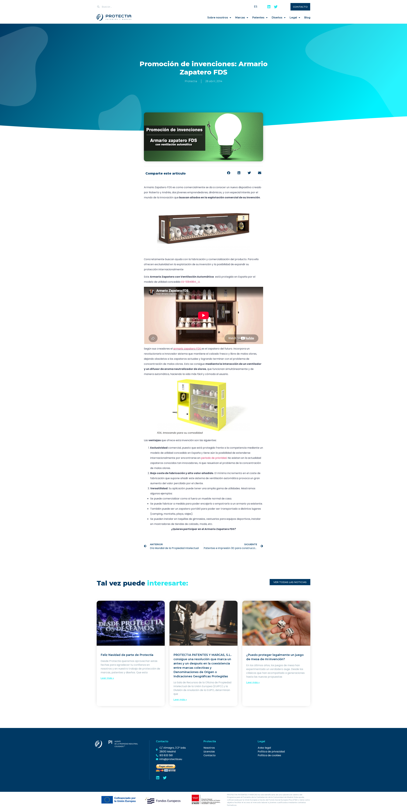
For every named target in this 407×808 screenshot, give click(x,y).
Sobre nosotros (217, 17)
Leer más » (107, 678)
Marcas (240, 17)
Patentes (258, 17)
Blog (307, 17)
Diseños (277, 17)
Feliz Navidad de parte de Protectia (127, 655)
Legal (293, 17)
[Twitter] (276, 7)
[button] (228, 173)
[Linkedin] (269, 7)
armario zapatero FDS (187, 348)
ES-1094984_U (190, 282)
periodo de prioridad (214, 458)
